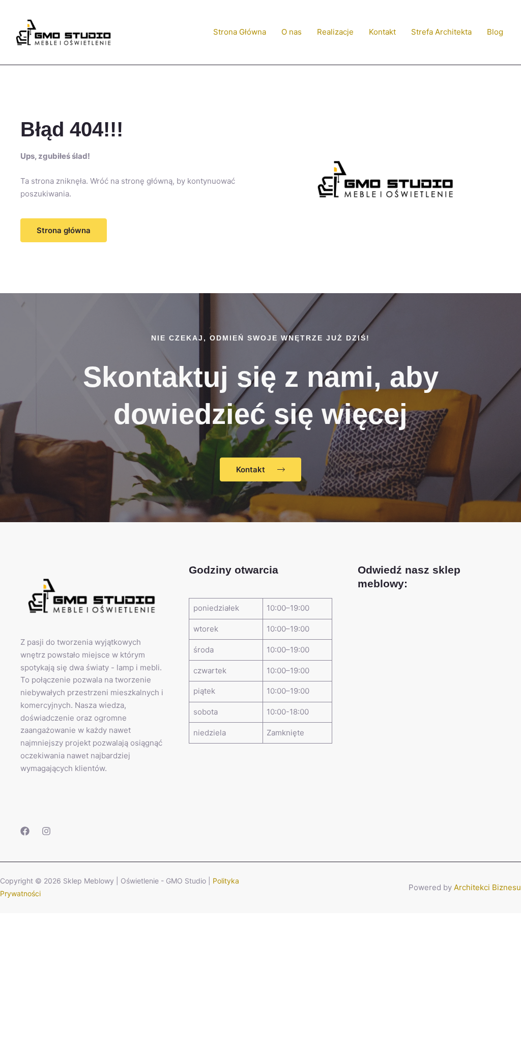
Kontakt (382, 32)
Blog (495, 32)
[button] (63, 230)
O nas (291, 32)
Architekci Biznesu (487, 887)
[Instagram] (46, 831)
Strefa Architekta (441, 32)
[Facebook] (25, 831)
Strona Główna (239, 32)
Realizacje (335, 32)
